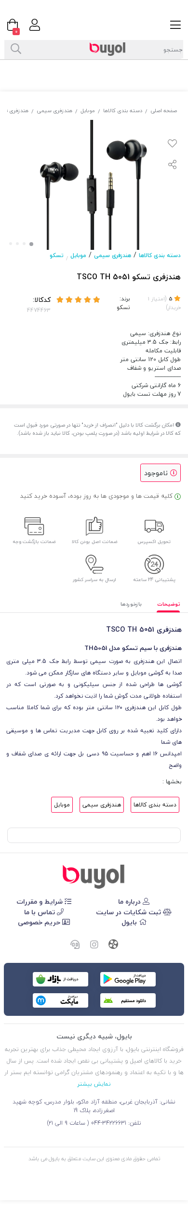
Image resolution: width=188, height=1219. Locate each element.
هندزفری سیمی (54, 110)
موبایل (88, 110)
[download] (128, 1000)
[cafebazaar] (60, 979)
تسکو (57, 255)
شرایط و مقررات (40, 901)
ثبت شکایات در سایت (129, 912)
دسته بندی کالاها (122, 110)
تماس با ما (40, 912)
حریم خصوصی (40, 922)
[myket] (60, 1000)
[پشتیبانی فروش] (75, 945)
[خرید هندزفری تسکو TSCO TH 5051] (94, 877)
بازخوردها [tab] (131, 604)
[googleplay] (128, 979)
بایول (130, 922)
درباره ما (130, 901)
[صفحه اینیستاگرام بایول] (94, 945)
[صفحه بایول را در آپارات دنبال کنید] (113, 945)
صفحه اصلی (163, 110)
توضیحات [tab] (168, 604)
